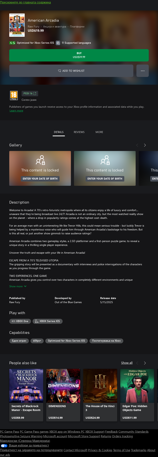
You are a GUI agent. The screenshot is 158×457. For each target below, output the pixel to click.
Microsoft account (55, 436)
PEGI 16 (28, 93)
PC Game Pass (9, 431)
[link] (26, 395)
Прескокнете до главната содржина (25, 2)
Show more (16, 286)
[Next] (145, 145)
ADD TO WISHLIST (73, 70)
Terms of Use (121, 450)
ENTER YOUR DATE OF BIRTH (40, 178)
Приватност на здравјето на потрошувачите (31, 450)
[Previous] (137, 145)
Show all (127, 363)
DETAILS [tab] (58, 132)
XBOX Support (94, 431)
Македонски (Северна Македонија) (25, 441)
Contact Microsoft (75, 450)
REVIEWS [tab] (79, 132)
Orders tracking (122, 436)
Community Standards (133, 431)
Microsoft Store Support (84, 436)
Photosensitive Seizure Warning (21, 436)
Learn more (16, 110)
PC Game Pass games (34, 431)
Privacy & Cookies (100, 450)
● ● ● (143, 71)
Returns (106, 436)
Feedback (111, 431)
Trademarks (138, 450)
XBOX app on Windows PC (67, 431)
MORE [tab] (99, 132)
